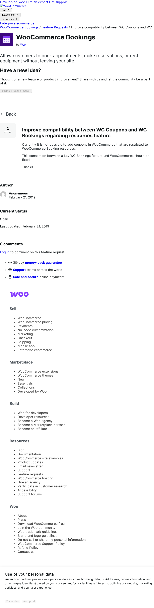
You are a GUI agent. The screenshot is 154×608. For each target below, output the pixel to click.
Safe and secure (25, 277)
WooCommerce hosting (35, 478)
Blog (21, 450)
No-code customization (36, 330)
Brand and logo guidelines (37, 536)
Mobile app (26, 346)
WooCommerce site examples (40, 458)
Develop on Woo (13, 2)
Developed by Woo (32, 391)
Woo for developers (33, 413)
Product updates (30, 462)
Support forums (30, 494)
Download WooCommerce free (41, 524)
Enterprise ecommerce (35, 350)
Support (19, 270)
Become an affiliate (32, 429)
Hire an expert (37, 2)
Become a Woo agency (35, 421)
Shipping (24, 342)
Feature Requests (55, 27)
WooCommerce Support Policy (41, 544)
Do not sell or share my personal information (52, 540)
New (21, 379)
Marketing (25, 334)
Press (22, 520)
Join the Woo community (37, 528)
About (22, 516)
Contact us (26, 552)
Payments (25, 326)
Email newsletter (30, 466)
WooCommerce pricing (35, 322)
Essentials (25, 383)
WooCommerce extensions (38, 371)
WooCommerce (29, 318)
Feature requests (30, 474)
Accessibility (27, 490)
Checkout (25, 338)
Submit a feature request (16, 90)
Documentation (29, 454)
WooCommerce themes (35, 375)
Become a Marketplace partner (41, 425)
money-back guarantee (43, 262)
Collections (26, 387)
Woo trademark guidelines (37, 532)
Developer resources (33, 417)
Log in (4, 252)
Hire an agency (29, 482)
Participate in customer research (42, 486)
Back (11, 114)
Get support (58, 2)
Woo (23, 44)
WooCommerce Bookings (19, 27)
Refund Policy (28, 548)
